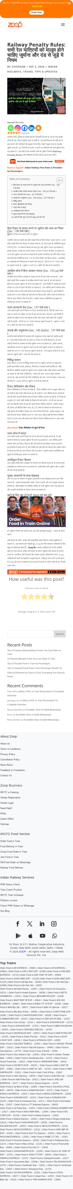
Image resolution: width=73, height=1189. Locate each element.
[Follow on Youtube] (42, 936)
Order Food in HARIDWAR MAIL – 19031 (47, 1061)
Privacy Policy (7, 754)
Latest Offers (7, 819)
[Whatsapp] (11, 128)
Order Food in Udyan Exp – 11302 (37, 1176)
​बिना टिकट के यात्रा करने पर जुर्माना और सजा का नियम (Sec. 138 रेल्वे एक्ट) (36, 186)
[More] (38, 128)
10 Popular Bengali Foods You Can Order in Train (31, 659)
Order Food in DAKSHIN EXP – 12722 (20, 1026)
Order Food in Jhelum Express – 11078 (39, 1083)
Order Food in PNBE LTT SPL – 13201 (49, 1137)
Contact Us (6, 775)
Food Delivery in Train (11, 846)
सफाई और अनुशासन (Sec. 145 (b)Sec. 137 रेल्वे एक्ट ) (34, 198)
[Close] (69, 3)
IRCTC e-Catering (9, 792)
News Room (6, 765)
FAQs (3, 813)
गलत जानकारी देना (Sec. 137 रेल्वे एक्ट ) (28, 194)
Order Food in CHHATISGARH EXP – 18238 (30, 1015)
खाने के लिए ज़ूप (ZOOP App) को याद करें (29, 217)
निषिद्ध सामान (17, 201)
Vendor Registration (10, 797)
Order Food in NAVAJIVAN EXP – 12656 (28, 1122)
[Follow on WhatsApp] (54, 936)
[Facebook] (24, 128)
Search (60, 634)
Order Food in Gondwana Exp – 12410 (33, 1058)
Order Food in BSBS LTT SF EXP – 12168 (41, 1004)
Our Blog (4, 911)
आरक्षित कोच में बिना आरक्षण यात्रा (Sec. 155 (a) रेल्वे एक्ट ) (35, 191)
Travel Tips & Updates (40, 71)
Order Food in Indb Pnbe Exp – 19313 (20, 1079)
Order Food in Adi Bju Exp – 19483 (25, 982)
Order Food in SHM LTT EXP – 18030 (33, 1154)
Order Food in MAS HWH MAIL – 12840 (29, 1111)
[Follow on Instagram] (54, 924)
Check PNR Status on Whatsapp (17, 906)
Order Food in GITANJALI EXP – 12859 (41, 1040)
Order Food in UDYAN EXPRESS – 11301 (20, 1172)
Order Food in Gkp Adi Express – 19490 (34, 1047)
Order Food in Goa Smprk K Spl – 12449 (19, 1054)
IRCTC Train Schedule (11, 895)
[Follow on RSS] (18, 936)
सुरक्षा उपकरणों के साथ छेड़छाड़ (24, 214)
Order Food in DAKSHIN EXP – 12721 (54, 1022)
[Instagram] (18, 128)
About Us (5, 743)
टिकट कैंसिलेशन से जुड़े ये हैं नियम (32, 428)
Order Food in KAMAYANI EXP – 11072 (34, 1090)
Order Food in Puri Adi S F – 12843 (31, 1147)
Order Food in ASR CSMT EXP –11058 (27, 971)
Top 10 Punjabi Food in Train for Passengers (28, 663)
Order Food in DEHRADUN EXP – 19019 (20, 1033)
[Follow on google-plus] (30, 936)
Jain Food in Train (9, 857)
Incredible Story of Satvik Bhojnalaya (43, 710)
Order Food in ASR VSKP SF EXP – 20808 (40, 975)
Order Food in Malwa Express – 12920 (18, 1119)
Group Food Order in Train (13, 852)
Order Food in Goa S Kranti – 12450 (40, 1051)
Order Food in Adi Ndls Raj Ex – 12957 (18, 989)
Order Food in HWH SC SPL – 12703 (33, 1069)
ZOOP (22, 951)
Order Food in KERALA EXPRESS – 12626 (50, 1094)
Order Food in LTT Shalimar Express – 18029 (36, 1104)
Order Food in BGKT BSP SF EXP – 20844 (20, 1000)
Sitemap (4, 824)
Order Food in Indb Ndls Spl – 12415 (55, 1076)
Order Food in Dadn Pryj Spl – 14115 (28, 1036)
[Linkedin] (31, 128)
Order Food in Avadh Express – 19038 (26, 992)
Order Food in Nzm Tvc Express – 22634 (34, 1133)
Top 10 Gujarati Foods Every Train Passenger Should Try (34, 668)
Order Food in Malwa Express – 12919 (40, 1115)
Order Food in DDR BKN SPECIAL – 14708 (31, 1029)
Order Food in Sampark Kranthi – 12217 (49, 1158)
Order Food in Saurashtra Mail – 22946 (19, 1162)
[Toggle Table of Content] (58, 180)
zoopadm (19, 66)
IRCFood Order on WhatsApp (15, 862)
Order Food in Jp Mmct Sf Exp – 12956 (18, 1087)
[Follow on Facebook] (17, 924)
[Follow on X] (29, 924)
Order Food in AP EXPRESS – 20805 (18, 968)
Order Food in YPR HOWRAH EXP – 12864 (40, 1179)
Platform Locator (8, 900)
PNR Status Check (10, 884)
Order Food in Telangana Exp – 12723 (33, 1169)
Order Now (36, 12)
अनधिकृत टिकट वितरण (21, 211)
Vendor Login (7, 803)
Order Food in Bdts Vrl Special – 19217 (49, 1007)
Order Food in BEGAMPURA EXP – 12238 (43, 996)
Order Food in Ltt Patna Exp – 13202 (17, 1108)
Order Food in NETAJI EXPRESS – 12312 (20, 1129)
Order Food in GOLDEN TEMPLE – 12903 (20, 1044)
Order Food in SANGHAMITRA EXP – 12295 (21, 1151)
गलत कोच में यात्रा (19, 207)
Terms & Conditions (10, 749)
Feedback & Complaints (12, 770)
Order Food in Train (10, 841)
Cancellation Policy (10, 759)
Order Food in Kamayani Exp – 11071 (26, 1101)
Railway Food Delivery (11, 867)
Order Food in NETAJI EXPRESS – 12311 (48, 1126)
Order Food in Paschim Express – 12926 (19, 1140)
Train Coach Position (11, 890)
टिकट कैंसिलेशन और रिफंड (22, 204)
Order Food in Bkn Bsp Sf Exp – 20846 (18, 1011)
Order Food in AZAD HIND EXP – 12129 (19, 978)
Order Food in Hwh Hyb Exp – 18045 (17, 1076)
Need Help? (6, 808)
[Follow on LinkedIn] (41, 924)
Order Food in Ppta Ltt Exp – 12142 (25, 1144)
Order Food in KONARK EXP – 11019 (18, 1097)
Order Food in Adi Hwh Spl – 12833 (25, 985)
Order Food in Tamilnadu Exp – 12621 (27, 1165)
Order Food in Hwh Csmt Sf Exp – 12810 (42, 1072)
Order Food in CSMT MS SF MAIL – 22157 (49, 1019)
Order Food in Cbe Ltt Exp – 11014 (16, 1022)
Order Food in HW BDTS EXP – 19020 (18, 1065)
